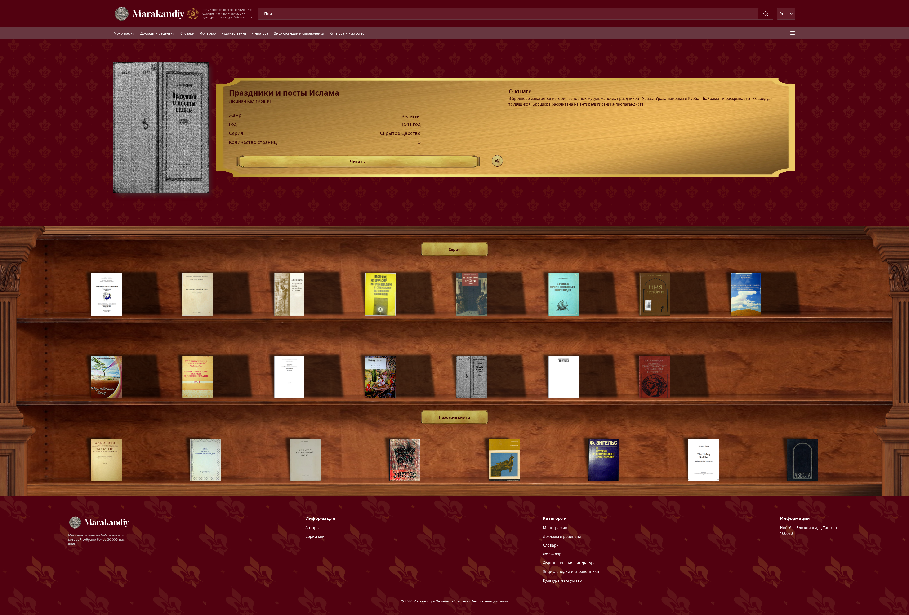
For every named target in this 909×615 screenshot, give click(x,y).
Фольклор (208, 33)
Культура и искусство (347, 33)
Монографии (124, 33)
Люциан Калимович (250, 101)
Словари (187, 33)
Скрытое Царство (400, 133)
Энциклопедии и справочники (299, 33)
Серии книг (315, 536)
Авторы (312, 527)
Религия (411, 117)
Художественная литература (245, 33)
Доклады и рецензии (157, 33)
